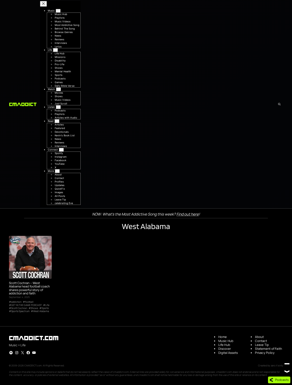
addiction (16, 301)
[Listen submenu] (58, 107)
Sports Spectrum (20, 311)
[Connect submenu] (61, 149)
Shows (34, 308)
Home (222, 337)
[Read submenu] (57, 121)
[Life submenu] (55, 50)
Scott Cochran (19, 308)
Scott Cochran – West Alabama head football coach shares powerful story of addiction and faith (29, 288)
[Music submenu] (58, 11)
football (29, 301)
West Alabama (41, 311)
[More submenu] (57, 171)
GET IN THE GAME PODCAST (26, 305)
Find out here (187, 214)
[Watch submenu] (58, 89)
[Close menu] (43, 4)
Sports (45, 308)
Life (47, 305)
